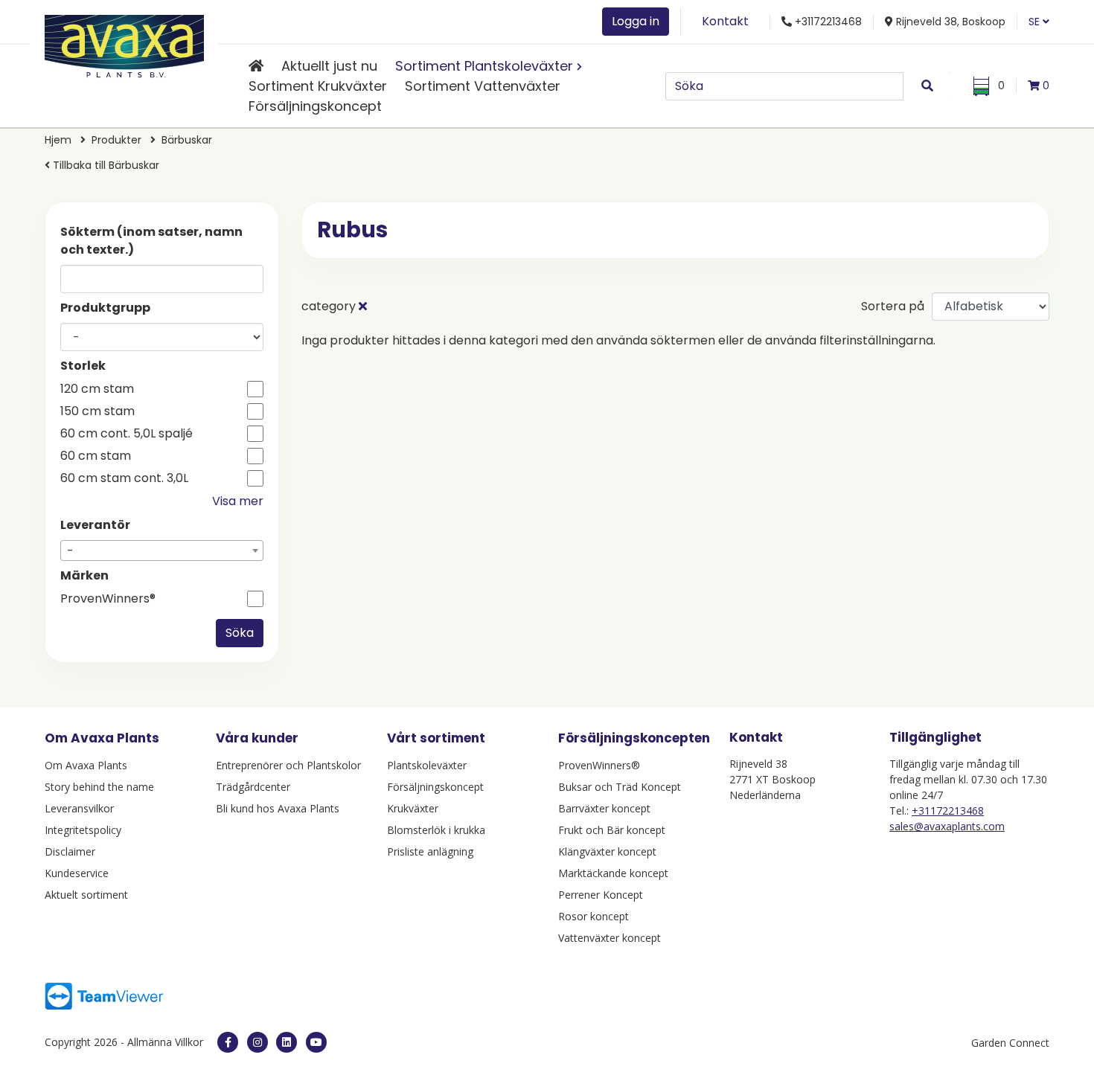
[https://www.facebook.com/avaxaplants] (227, 1042)
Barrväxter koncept (604, 808)
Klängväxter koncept (607, 851)
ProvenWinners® (108, 599)
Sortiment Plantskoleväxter (484, 66)
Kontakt (725, 21)
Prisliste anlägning (430, 851)
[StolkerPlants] (316, 1042)
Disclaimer (70, 851)
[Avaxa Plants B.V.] (124, 43)
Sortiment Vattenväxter (482, 86)
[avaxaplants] (257, 1042)
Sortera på (892, 306)
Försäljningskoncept (315, 106)
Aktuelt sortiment (86, 895)
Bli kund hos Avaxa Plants (277, 808)
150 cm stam (97, 411)
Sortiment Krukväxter (318, 86)
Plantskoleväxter (427, 765)
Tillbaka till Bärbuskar (104, 165)
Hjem (58, 139)
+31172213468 (948, 810)
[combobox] (161, 550)
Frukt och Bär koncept (611, 830)
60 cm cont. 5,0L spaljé (126, 434)
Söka (239, 632)
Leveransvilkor (79, 808)
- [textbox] (70, 550)
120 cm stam (97, 389)
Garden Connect (1010, 1043)
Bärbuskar (186, 139)
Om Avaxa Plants (86, 765)
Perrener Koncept (600, 895)
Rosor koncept (593, 916)
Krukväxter (412, 808)
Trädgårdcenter (253, 787)
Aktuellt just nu (329, 66)
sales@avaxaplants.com (947, 826)
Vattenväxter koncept (609, 938)
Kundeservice (77, 873)
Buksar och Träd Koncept (619, 787)
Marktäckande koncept (613, 873)
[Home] (256, 66)
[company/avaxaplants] (286, 1042)
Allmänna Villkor (165, 1042)
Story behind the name (99, 787)
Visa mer (237, 501)
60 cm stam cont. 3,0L (124, 478)
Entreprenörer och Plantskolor (288, 765)
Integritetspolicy (83, 830)
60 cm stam (95, 456)
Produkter (116, 139)
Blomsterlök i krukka (436, 830)
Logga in (635, 21)
